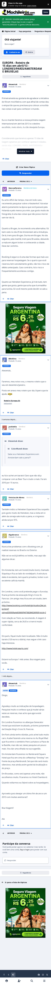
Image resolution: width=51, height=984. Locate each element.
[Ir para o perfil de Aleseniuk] (4, 85)
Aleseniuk (13, 84)
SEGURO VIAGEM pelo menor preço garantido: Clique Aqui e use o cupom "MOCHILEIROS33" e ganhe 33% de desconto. (21, 22)
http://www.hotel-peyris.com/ (15, 648)
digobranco (14, 535)
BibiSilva (12, 359)
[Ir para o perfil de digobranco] (4, 536)
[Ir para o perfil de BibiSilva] (4, 360)
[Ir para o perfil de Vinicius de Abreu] (4, 498)
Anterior (11, 181)
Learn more (4, 4)
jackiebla (13, 427)
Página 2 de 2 (25, 181)
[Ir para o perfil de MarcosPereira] (4, 189)
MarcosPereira (15, 188)
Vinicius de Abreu (16, 497)
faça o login (25, 849)
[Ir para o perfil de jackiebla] (4, 428)
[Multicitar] (3, 299)
